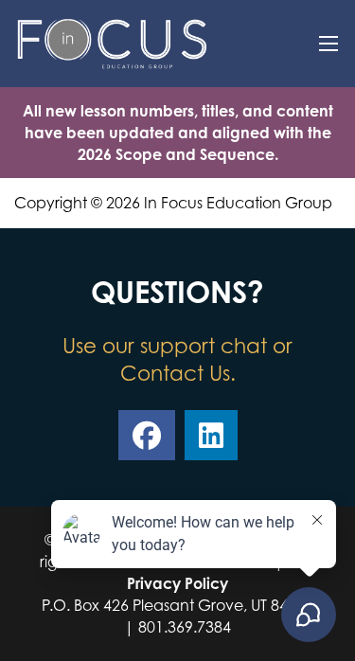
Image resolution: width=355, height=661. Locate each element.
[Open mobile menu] (328, 43)
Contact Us (175, 373)
